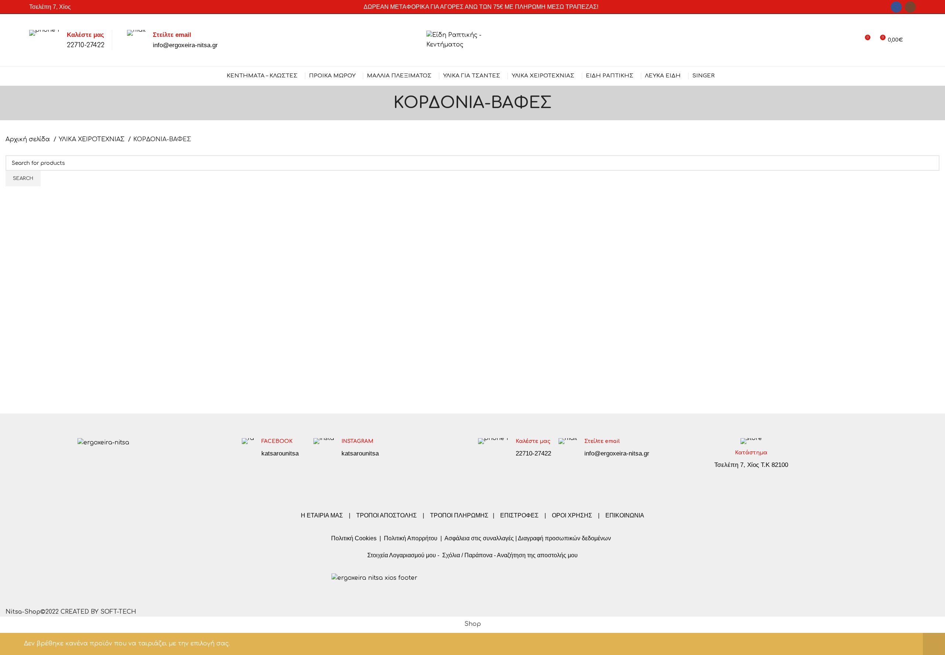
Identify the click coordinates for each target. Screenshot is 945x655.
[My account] (851, 40)
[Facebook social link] (896, 7)
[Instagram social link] (910, 7)
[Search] (913, 40)
